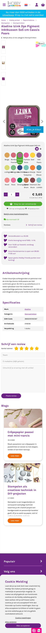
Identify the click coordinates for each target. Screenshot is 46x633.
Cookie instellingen (23, 618)
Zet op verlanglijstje (17, 209)
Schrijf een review (35, 225)
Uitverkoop (8, 15)
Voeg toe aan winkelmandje (25, 204)
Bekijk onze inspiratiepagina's (16, 214)
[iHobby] (14, 5)
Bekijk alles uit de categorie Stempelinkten (19, 38)
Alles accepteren (23, 626)
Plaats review (11, 396)
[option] (3, 47)
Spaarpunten (33, 209)
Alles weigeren (10, 622)
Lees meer (15, 456)
